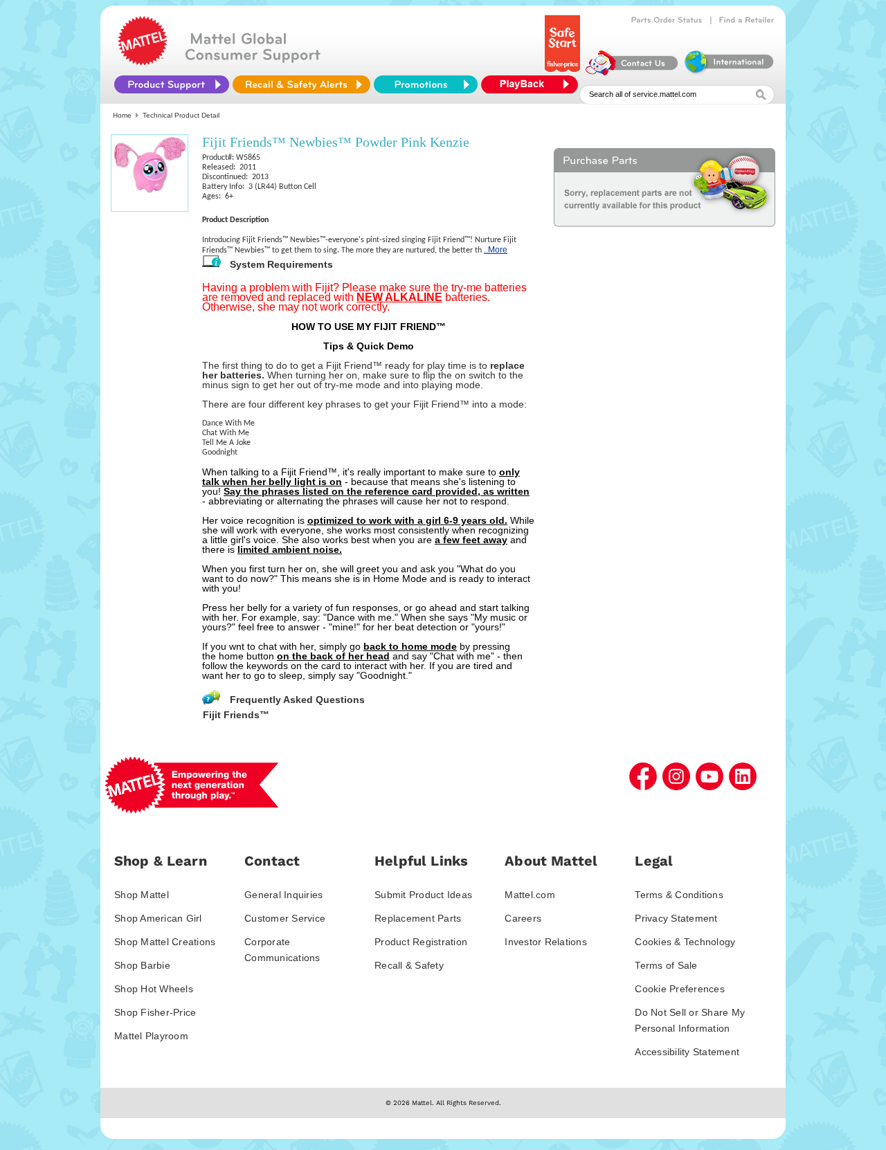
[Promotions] (426, 84)
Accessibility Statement (687, 1051)
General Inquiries (283, 894)
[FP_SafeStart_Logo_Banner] (564, 71)
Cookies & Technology (685, 941)
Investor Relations (546, 941)
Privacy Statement (676, 918)
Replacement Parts (417, 918)
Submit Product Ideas (423, 894)
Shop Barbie (142, 965)
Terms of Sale (666, 965)
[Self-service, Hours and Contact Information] (632, 71)
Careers (523, 918)
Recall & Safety (409, 965)
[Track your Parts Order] (667, 20)
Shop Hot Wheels (153, 988)
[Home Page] (143, 62)
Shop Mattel (141, 894)
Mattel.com (530, 894)
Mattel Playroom (151, 1035)
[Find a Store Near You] (747, 20)
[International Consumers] (728, 71)
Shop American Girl (158, 918)
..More (495, 250)
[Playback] (533, 84)
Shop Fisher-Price (155, 1012)
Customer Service (284, 918)
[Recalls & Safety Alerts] (301, 84)
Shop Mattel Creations (164, 941)
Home (122, 115)
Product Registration (420, 941)
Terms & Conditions (679, 894)
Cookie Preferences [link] (680, 988)
